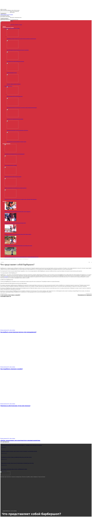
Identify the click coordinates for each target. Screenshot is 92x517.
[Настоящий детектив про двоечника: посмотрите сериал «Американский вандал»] (12, 105)
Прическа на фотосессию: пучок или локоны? (13, 176)
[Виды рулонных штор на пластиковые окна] (12, 94)
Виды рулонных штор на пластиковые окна (14, 96)
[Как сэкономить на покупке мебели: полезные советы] (12, 139)
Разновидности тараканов (85, 295)
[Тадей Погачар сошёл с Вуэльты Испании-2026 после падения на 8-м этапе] (10, 243)
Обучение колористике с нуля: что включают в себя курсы (17, 130)
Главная (4, 26)
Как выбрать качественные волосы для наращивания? (18, 332)
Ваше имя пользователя (14, 11)
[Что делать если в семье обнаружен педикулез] (12, 59)
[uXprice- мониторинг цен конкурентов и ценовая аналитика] (10, 185)
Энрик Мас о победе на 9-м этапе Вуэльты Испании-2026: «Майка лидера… (18, 234)
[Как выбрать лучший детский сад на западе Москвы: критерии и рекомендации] (12, 36)
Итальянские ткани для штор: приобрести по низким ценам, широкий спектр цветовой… (21, 199)
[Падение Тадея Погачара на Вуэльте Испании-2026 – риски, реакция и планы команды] (10, 209)
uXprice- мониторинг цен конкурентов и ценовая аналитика (20, 440)
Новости (4, 201)
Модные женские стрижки (8, 27)
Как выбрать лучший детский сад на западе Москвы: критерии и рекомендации (21, 38)
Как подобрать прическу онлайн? (11, 165)
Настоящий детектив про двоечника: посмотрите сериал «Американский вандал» (22, 107)
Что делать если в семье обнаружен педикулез (15, 61)
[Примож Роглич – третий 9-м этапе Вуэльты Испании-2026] (10, 220)
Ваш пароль (12, 12)
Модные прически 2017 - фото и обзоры (7, 330)
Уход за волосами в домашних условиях (12, 28)
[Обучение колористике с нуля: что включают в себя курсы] (12, 128)
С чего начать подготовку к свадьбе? (10, 295)
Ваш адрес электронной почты (15, 17)
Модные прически (6, 143)
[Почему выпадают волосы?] (12, 70)
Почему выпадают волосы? (12, 72)
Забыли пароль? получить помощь (6, 14)
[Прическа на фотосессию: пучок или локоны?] (10, 174)
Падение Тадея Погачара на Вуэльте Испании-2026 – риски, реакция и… (18, 211)
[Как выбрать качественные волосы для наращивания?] (10, 151)
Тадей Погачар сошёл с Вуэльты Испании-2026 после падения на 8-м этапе (18, 245)
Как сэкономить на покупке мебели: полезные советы (16, 141)
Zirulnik (6, 276)
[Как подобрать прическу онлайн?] (10, 163)
